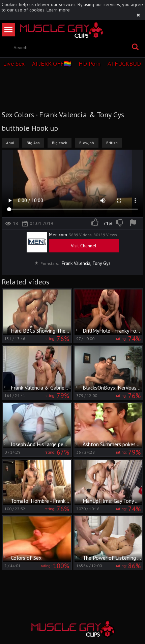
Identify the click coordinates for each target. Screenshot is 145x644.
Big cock (59, 142)
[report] (134, 223)
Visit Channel (83, 246)
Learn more (58, 10)
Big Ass (33, 142)
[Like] (95, 223)
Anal (10, 142)
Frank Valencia (76, 263)
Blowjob (86, 142)
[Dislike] (120, 223)
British (112, 142)
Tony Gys (101, 263)
